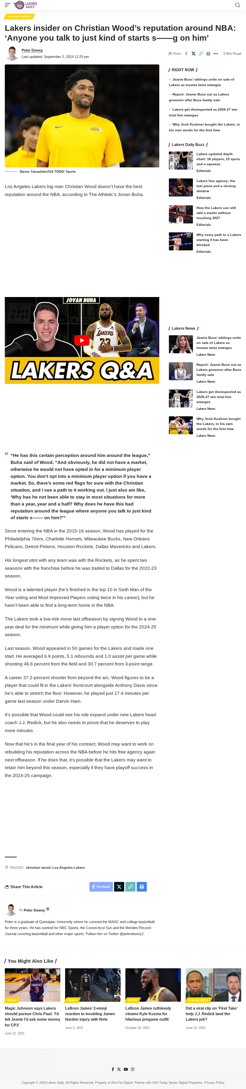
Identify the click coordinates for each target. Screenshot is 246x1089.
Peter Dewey (32, 50)
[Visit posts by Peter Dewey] (12, 53)
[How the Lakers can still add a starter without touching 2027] (181, 214)
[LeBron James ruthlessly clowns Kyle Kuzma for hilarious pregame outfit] (153, 985)
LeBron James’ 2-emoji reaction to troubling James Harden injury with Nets (90, 1013)
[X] (119, 1069)
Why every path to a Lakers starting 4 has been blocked (219, 240)
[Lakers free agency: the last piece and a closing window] (181, 187)
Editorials (204, 171)
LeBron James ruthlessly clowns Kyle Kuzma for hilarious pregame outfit (148, 1013)
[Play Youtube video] (82, 340)
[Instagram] (132, 1069)
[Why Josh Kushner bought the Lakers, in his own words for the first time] (181, 425)
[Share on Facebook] (186, 53)
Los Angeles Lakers (68, 867)
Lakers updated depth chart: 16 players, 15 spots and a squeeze (218, 159)
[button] (9, 5)
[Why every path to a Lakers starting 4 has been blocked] (181, 241)
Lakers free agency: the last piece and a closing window (216, 186)
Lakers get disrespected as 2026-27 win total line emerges (219, 397)
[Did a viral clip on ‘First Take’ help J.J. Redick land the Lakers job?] (213, 985)
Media (12, 1000)
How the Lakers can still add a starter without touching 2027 (216, 213)
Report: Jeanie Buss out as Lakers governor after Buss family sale (219, 370)
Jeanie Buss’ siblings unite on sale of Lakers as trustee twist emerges (219, 343)
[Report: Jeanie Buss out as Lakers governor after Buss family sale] (181, 371)
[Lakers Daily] (25, 5)
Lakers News (206, 354)
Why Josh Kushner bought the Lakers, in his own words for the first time (219, 424)
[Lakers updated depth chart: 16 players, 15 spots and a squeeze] (181, 161)
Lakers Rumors (19, 16)
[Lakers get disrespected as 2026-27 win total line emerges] (181, 398)
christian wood (38, 867)
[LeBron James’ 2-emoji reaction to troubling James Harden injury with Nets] (93, 985)
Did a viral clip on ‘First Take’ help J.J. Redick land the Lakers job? (212, 1013)
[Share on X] (193, 53)
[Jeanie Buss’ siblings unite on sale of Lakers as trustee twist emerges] (181, 344)
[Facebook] (113, 1069)
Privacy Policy (214, 1082)
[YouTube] (126, 1069)
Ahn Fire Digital (122, 1082)
